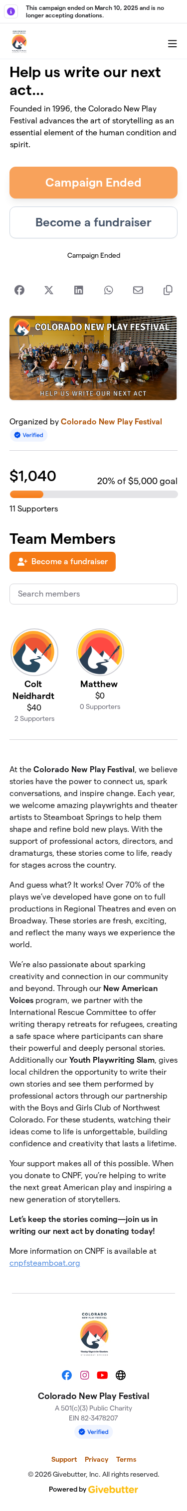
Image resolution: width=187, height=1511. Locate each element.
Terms (126, 1459)
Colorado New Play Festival (111, 421)
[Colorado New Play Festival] (19, 41)
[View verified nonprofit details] (28, 435)
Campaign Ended (93, 182)
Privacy (96, 1459)
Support (64, 1459)
